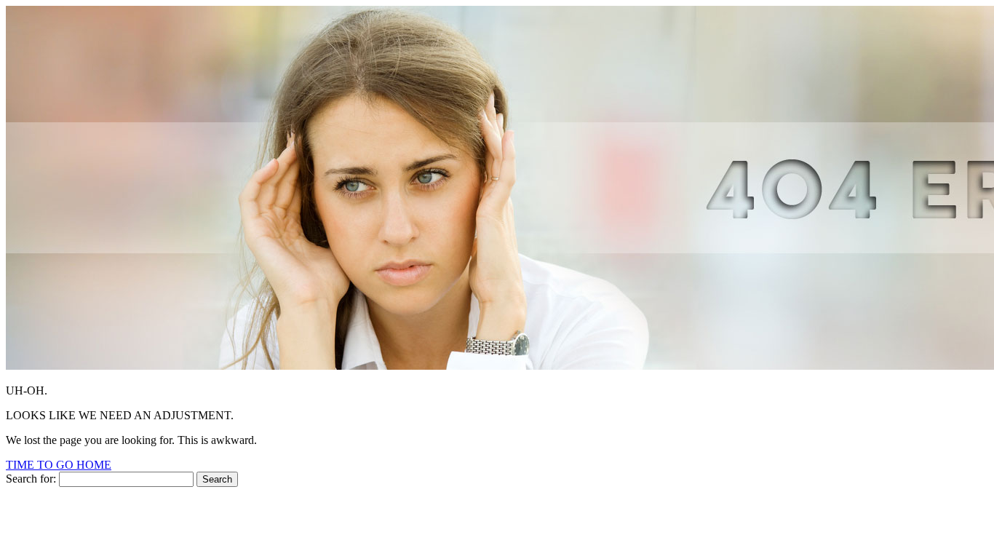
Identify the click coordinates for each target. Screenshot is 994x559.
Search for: (31, 478)
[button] (58, 465)
